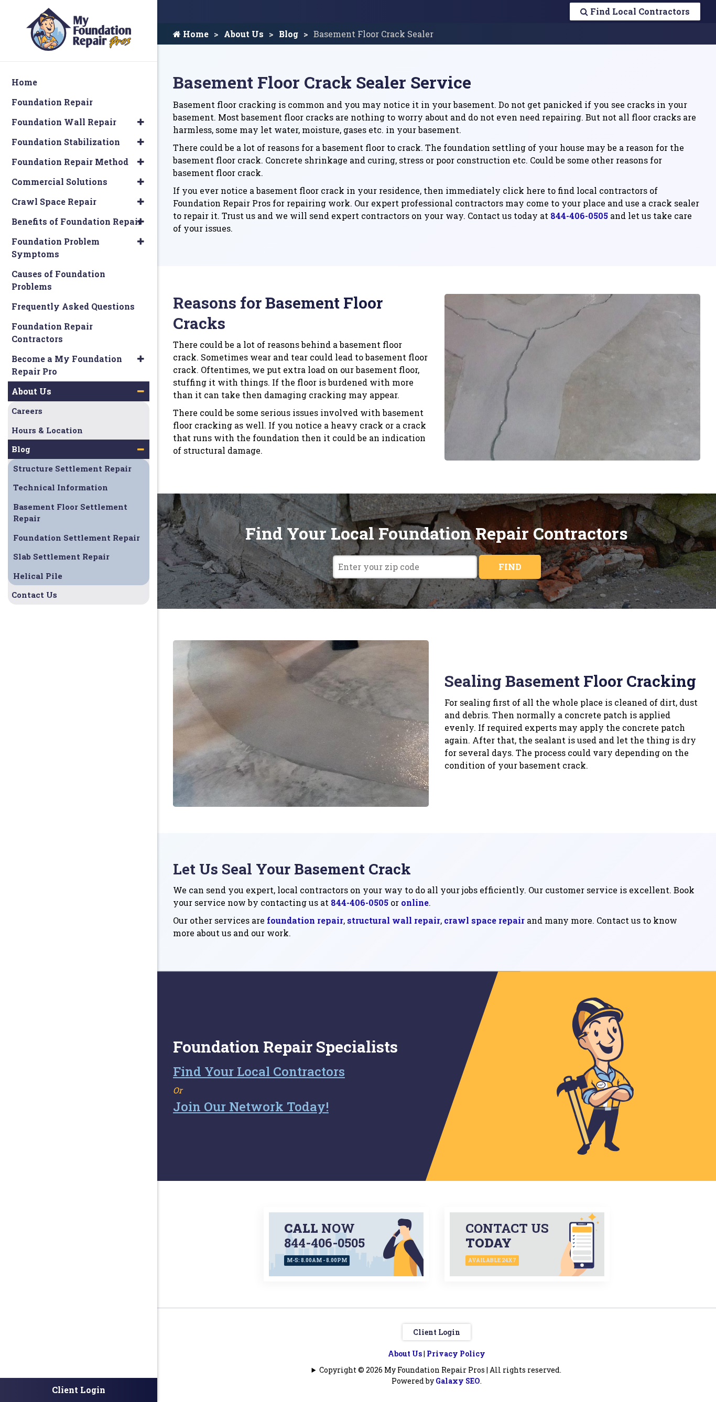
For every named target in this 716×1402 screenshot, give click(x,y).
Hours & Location (47, 430)
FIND (510, 566)
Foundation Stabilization (66, 141)
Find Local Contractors (639, 11)
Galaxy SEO (458, 1381)
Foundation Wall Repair (64, 121)
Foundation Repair (52, 101)
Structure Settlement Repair (72, 468)
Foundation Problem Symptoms (56, 247)
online (415, 902)
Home (195, 33)
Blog (288, 33)
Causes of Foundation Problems (58, 280)
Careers (27, 411)
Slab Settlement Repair (61, 556)
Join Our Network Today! (251, 1106)
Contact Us (34, 594)
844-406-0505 (579, 215)
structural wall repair (393, 920)
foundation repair (305, 920)
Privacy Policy (456, 1354)
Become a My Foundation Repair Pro (67, 365)
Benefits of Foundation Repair (77, 221)
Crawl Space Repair (54, 201)
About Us (244, 33)
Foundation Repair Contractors (52, 332)
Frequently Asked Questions (73, 306)
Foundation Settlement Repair (76, 537)
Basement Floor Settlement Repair (70, 512)
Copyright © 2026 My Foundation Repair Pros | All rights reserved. (440, 1370)
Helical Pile (37, 576)
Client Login (436, 1332)
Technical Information (60, 487)
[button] (140, 122)
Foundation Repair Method (70, 161)
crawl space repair (484, 920)
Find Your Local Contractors (259, 1071)
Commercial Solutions (59, 181)
